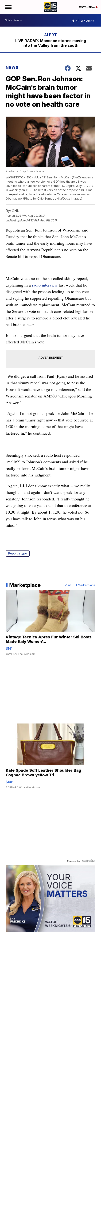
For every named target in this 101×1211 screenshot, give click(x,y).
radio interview (45, 285)
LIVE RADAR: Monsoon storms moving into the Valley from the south (50, 43)
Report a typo (17, 553)
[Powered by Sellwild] (88, 861)
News (12, 67)
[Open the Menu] (8, 7)
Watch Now (87, 7)
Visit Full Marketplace (80, 585)
